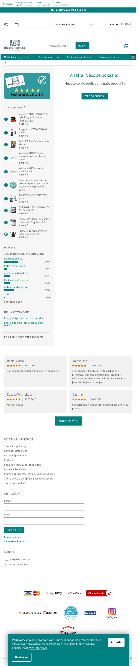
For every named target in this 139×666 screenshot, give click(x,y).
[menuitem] (18, 57)
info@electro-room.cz (21, 559)
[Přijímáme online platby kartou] (32, 593)
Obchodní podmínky (15, 456)
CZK (112, 24)
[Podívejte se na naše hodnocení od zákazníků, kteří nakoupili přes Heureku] (71, 613)
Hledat (82, 46)
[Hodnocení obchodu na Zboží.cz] (75, 593)
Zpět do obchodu (94, 96)
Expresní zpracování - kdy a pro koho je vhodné (29, 474)
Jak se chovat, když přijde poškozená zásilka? (29, 479)
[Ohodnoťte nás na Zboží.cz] (99, 593)
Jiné (6, 294)
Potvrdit (116, 642)
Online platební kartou (16, 287)
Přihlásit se (14, 530)
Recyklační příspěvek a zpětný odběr (24, 318)
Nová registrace (13, 537)
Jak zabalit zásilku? (14, 483)
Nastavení (21, 657)
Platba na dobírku (13, 259)
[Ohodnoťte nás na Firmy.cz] (37, 613)
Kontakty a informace (15, 451)
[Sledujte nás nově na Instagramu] (112, 613)
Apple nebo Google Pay (17, 273)
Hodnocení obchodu (15, 469)
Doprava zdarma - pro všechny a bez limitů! (24, 324)
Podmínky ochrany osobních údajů (22, 465)
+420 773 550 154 (19, 564)
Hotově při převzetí (14, 266)
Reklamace (10, 460)
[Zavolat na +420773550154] (9, 24)
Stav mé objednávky (64, 24)
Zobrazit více (68, 421)
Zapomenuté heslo (14, 541)
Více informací (38, 648)
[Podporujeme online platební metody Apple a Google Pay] (54, 593)
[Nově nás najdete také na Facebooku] (90, 613)
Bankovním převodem (16, 280)
